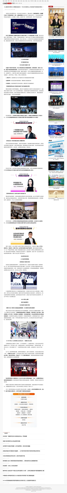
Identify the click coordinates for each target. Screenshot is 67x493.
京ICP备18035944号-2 (47, 487)
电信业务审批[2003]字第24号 (40, 487)
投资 (13, 3)
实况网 (14, 9)
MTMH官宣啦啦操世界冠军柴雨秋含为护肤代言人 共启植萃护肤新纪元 (19, 480)
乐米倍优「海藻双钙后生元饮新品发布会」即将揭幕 (15, 436)
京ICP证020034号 (18, 487)
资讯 (21, 3)
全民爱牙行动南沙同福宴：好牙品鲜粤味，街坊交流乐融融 (16, 446)
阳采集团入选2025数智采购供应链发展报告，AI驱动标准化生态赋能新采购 (20, 460)
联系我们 (40, 486)
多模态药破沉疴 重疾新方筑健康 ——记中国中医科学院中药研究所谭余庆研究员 (21, 451)
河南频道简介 (31, 486)
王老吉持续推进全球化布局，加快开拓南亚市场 (14, 455)
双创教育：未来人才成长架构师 (10, 465)
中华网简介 (27, 486)
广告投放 (34, 486)
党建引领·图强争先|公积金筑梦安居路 (11, 441)
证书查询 (37, 486)
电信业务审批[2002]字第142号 (31, 487)
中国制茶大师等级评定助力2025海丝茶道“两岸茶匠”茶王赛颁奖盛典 (18, 475)
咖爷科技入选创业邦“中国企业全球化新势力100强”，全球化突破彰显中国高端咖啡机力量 (23, 470)
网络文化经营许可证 (24, 487)
